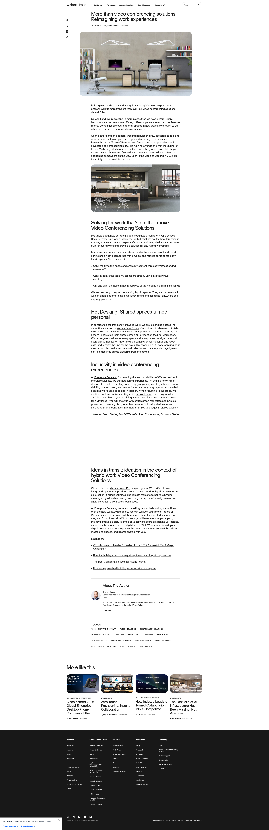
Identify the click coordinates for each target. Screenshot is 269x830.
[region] (31, 823)
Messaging (70, 758)
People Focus (143, 394)
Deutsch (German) (96, 781)
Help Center (140, 754)
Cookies (92, 754)
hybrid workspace (159, 246)
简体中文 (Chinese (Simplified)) (96, 766)
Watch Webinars (141, 767)
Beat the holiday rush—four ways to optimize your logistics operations (132, 555)
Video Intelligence (143, 640)
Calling (69, 754)
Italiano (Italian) (95, 785)
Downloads (139, 750)
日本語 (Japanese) (96, 790)
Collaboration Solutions (151, 629)
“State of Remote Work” (124, 142)
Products (70, 739)
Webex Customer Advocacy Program (168, 750)
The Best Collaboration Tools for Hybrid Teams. (119, 562)
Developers (140, 780)
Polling (69, 771)
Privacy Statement (96, 750)
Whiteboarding (72, 780)
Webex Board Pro (120, 488)
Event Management (144, 5)
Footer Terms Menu (98, 739)
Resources (140, 739)
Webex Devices (97, 646)
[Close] (59, 820)
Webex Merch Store (166, 764)
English (92, 763)
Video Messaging (73, 767)
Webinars (70, 776)
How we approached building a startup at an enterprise (124, 568)
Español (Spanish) (96, 804)
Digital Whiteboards (119, 754)
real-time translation (111, 407)
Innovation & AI (160, 5)
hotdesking (169, 325)
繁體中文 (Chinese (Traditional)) (96, 771)
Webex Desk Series (128, 328)
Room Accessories (119, 771)
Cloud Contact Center (74, 784)
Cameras (116, 763)
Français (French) (95, 777)
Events (69, 763)
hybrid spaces (167, 236)
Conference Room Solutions (155, 635)
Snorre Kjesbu (112, 26)
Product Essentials (142, 763)
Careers (161, 769)
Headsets (116, 767)
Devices (116, 739)
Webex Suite (71, 745)
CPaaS (69, 789)
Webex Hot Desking (115, 646)
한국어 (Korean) (95, 794)
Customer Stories (142, 784)
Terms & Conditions (96, 745)
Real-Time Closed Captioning (118, 640)
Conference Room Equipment (126, 635)
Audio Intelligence (128, 629)
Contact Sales (163, 760)
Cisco (161, 745)
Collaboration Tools (100, 635)
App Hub (139, 771)
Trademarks (94, 758)
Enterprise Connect (105, 377)
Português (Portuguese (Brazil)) (97, 799)
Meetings (70, 750)
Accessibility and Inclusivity (103, 629)
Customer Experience (126, 5)
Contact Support (164, 756)
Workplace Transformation (139, 646)
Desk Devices (117, 750)
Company (163, 739)
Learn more (107, 610)
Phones (115, 758)
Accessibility (140, 776)
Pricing (138, 745)
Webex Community (142, 758)
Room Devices (118, 745)
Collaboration (98, 5)
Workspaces (111, 5)
